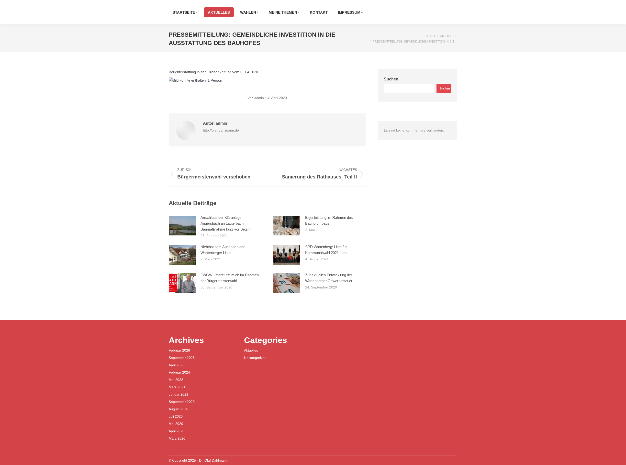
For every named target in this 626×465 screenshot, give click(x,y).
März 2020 (177, 438)
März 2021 (177, 387)
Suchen (391, 79)
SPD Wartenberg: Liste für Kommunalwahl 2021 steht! (326, 250)
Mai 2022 (176, 380)
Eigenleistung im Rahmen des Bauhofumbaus (329, 220)
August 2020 (178, 409)
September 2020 (182, 402)
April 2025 (176, 365)
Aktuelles (251, 350)
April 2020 (176, 431)
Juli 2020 (176, 416)
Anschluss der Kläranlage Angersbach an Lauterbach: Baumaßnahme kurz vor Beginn (226, 223)
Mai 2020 (176, 424)
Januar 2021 (178, 394)
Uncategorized (255, 358)
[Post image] (182, 225)
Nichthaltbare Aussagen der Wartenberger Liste (223, 250)
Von (255, 98)
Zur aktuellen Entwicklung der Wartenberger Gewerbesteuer (328, 278)
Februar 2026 (179, 350)
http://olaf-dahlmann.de (221, 130)
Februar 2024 (179, 372)
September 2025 (182, 358)
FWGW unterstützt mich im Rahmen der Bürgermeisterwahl (230, 278)
